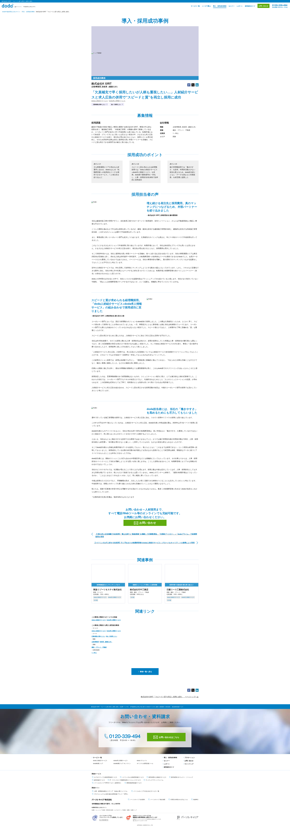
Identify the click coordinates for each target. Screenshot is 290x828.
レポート (240, 6)
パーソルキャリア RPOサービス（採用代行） (108, 782)
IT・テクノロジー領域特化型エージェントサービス (125, 780)
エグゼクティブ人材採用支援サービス (105, 777)
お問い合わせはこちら (169, 737)
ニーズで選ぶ (206, 6)
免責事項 (195, 799)
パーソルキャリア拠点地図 (157, 799)
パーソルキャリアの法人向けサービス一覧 (146, 791)
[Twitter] (193, 85)
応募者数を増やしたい (99, 104)
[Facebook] (188, 85)
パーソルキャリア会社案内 (137, 799)
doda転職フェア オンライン (122, 763)
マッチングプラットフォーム (154, 780)
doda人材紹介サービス (99, 101)
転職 (93, 810)
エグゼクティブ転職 (120, 810)
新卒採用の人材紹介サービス (157, 777)
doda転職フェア (98, 763)
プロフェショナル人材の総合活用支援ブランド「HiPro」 (111, 794)
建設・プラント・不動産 (99, 647)
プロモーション (190, 757)
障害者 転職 (109, 810)
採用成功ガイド (250, 6)
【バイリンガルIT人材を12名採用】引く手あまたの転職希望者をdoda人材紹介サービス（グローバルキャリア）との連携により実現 (144, 542)
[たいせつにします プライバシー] (95, 817)
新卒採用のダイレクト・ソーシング (182, 777)
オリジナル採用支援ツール (145, 763)
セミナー (231, 6)
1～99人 (94, 653)
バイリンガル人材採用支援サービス (133, 777)
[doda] (12, 5)
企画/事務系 (95, 642)
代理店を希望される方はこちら (179, 799)
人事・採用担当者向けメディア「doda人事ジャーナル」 (111, 791)
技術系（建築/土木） (106, 642)
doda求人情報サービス (117, 101)
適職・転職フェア (132, 810)
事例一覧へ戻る (146, 671)
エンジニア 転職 (100, 810)
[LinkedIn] (197, 85)
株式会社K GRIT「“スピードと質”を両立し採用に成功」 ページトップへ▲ (170, 696)
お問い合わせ (263, 6)
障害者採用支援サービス (134, 782)
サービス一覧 (195, 6)
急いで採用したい (116, 104)
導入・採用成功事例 (219, 6)
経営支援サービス (99, 780)
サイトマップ (189, 764)
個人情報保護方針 (103, 820)
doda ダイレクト (142, 760)
